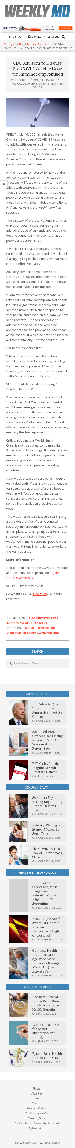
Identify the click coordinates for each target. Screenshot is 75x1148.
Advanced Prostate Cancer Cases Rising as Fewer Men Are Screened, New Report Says (47, 740)
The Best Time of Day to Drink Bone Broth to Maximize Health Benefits (46, 1003)
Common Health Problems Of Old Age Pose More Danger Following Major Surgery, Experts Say (45, 961)
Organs (43, 83)
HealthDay (40, 594)
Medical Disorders (24, 83)
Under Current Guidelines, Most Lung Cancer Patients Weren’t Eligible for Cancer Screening (46, 893)
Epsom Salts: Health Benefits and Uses (47, 1056)
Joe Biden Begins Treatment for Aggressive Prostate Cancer (47, 710)
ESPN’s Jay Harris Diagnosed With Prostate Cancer (45, 768)
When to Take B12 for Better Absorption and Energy (45, 1031)
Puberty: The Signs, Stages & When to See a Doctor (46, 829)
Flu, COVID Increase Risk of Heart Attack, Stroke (47, 853)
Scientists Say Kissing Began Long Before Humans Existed (47, 804)
